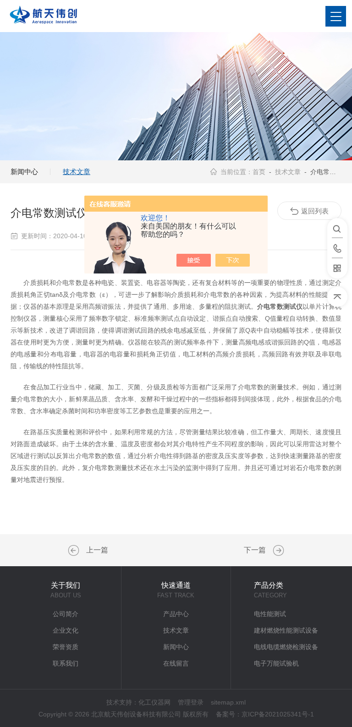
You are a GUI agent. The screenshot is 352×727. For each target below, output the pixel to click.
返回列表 (315, 211)
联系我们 (65, 663)
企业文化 (65, 630)
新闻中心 (24, 171)
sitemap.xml (228, 702)
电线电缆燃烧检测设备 (286, 646)
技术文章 (76, 171)
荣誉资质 (65, 646)
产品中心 (176, 614)
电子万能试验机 (276, 663)
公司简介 (65, 614)
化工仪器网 (154, 702)
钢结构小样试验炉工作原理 (75, 551)
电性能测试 (270, 614)
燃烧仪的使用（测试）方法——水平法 (277, 551)
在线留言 (176, 663)
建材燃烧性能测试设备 (286, 630)
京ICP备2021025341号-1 (278, 714)
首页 (259, 171)
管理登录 (191, 702)
